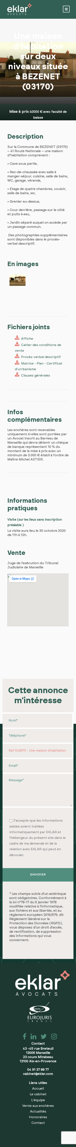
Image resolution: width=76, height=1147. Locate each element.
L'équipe (38, 1100)
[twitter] (42, 1038)
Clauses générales (34, 375)
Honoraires (38, 1117)
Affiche (26, 338)
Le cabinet (38, 1094)
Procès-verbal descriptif (40, 357)
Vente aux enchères (38, 1105)
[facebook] (23, 1038)
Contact (38, 1122)
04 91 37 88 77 (38, 1069)
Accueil (38, 1088)
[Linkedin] (32, 1038)
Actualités (38, 1111)
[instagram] (52, 1038)
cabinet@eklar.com (38, 1073)
